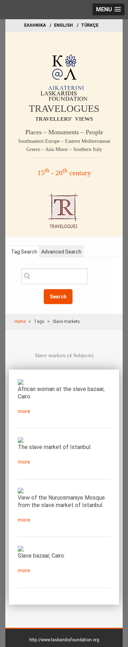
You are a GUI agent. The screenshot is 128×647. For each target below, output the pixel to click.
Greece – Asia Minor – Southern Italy (64, 149)
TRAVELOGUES (64, 108)
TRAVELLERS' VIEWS (64, 119)
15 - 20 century (64, 173)
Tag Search (24, 252)
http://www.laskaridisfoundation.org (64, 639)
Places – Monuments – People (64, 132)
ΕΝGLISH (63, 25)
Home (20, 321)
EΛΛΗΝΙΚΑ (35, 25)
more (24, 411)
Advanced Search (61, 252)
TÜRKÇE (89, 25)
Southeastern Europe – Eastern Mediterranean (64, 141)
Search (58, 296)
